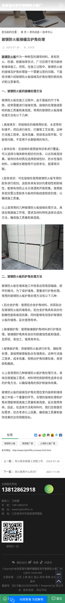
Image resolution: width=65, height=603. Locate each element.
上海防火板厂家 (47, 443)
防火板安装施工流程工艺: (29, 461)
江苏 (18, 577)
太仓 (53, 577)
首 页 (24, 32)
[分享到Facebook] (60, 435)
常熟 (47, 577)
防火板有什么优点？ (26, 471)
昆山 (36, 577)
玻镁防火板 (9, 443)
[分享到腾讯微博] (56, 435)
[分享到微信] (44, 435)
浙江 (30, 577)
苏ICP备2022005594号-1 (26, 585)
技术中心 (47, 32)
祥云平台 (41, 590)
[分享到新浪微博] (40, 435)
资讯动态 (34, 32)
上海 (24, 577)
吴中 (32, 581)
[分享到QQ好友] (48, 435)
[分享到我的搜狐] (52, 435)
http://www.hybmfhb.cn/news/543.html (31, 450)
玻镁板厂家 (27, 443)
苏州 (42, 577)
